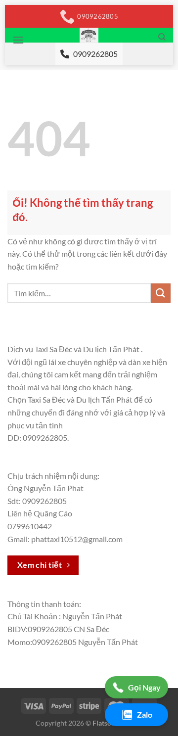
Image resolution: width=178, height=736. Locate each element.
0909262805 (95, 53)
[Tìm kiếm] (162, 37)
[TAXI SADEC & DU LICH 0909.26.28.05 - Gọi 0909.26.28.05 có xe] (89, 35)
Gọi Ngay (144, 687)
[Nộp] (161, 293)
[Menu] (18, 40)
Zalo (144, 714)
